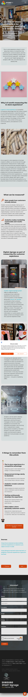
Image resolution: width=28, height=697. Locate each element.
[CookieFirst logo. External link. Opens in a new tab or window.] (1, 342)
